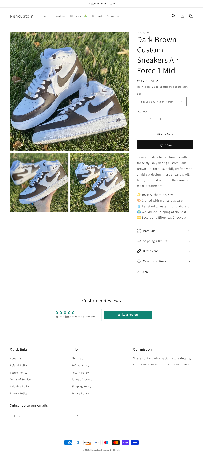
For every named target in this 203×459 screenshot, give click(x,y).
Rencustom (95, 450)
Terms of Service (20, 379)
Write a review (128, 314)
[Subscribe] (76, 416)
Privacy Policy (18, 393)
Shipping (157, 86)
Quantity (142, 111)
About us (16, 358)
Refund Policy (19, 365)
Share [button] (145, 272)
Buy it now (164, 145)
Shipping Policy (20, 386)
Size (139, 93)
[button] (173, 16)
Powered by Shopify (110, 450)
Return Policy (18, 372)
